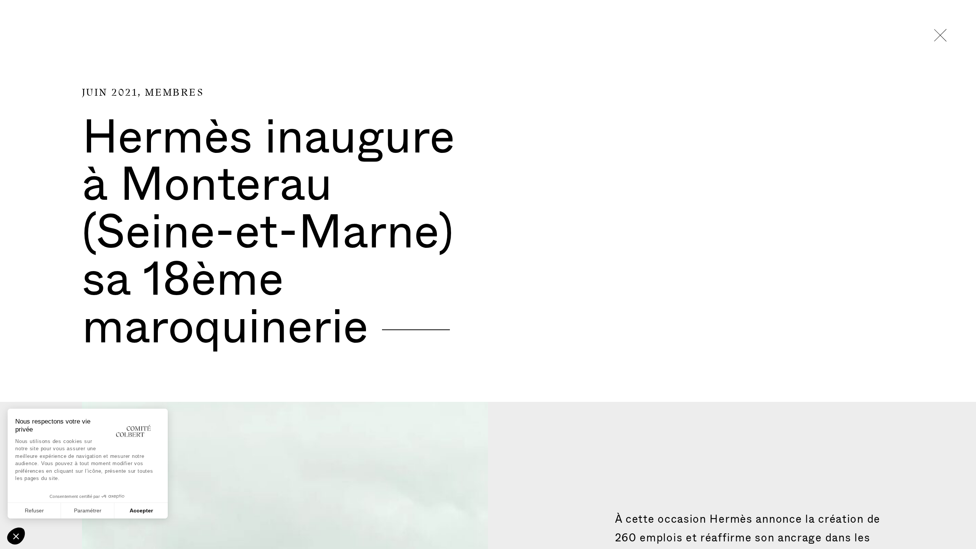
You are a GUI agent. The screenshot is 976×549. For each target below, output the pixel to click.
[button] (16, 536)
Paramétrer (87, 510)
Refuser (34, 510)
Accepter (141, 510)
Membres (174, 92)
